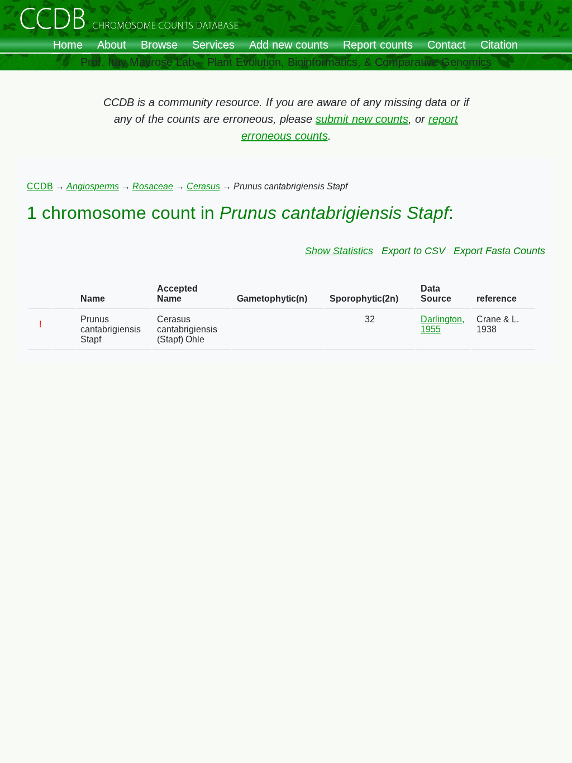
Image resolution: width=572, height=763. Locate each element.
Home (68, 45)
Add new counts (288, 45)
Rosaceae (152, 186)
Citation (499, 45)
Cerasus (203, 186)
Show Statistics (339, 250)
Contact (446, 45)
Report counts (378, 45)
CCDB (40, 186)
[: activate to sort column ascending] (40, 294)
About (111, 45)
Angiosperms (92, 186)
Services (213, 45)
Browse (159, 45)
